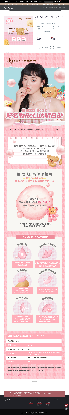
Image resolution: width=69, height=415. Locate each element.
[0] (59, 1)
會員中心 (36, 1)
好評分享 (27, 1)
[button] (63, 4)
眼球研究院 (41, 1)
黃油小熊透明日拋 (57, 7)
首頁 (43, 7)
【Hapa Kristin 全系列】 (25, 4)
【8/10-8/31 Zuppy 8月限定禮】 (13, 4)
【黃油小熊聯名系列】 (35, 4)
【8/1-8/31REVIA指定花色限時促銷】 (48, 4)
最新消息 (17, 1)
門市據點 (22, 1)
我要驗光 (31, 1)
